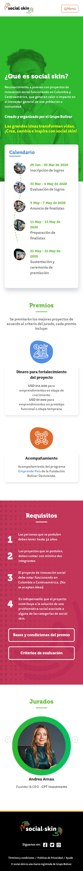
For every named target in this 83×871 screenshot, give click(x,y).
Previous (17, 738)
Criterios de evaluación (42, 653)
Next (66, 738)
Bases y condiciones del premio (41, 635)
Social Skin (19, 8)
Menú (71, 9)
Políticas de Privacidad (50, 858)
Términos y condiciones (21, 858)
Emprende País (29, 471)
